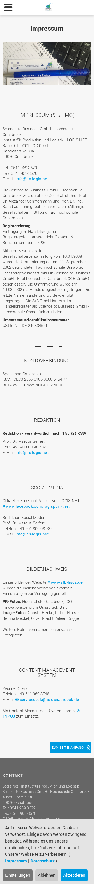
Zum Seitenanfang (68, 747)
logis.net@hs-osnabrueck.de (38, 818)
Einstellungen (17, 875)
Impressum (16, 861)
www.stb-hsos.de (67, 582)
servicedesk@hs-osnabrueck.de (49, 699)
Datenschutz (43, 861)
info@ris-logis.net (31, 178)
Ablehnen (46, 875)
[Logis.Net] (48, 6)
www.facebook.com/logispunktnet (38, 506)
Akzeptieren (74, 875)
